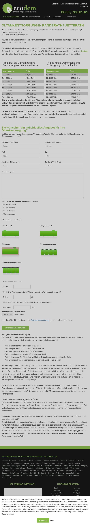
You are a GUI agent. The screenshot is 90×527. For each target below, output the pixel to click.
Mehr (52, 520)
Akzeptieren (43, 520)
